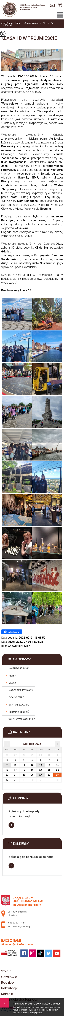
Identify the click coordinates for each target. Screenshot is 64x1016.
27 (40, 775)
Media (12, 683)
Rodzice (7, 982)
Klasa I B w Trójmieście (29, 38)
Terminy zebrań (19, 712)
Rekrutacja (9, 988)
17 (15, 770)
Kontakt (7, 994)
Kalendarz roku (19, 668)
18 (24, 770)
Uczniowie (9, 977)
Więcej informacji (11, 825)
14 (49, 765)
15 (57, 765)
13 (40, 765)
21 (49, 770)
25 (24, 775)
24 (15, 775)
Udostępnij (14, 632)
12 (32, 765)
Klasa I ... (8, 25)
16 (7, 770)
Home (17, 23)
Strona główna (30, 23)
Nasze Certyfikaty (21, 690)
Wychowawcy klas (22, 719)
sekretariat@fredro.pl (53, 5)
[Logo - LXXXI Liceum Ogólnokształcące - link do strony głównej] (22, 10)
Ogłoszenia (16, 697)
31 (15, 780)
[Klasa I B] (17, 314)
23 (7, 775)
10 (15, 765)
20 (40, 770)
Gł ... (43, 23)
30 (7, 780)
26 (32, 775)
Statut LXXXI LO (19, 704)
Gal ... (52, 23)
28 (49, 775)
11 (24, 765)
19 (32, 770)
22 (57, 770)
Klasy (12, 675)
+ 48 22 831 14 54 (60, 5)
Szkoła (6, 971)
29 (57, 775)
